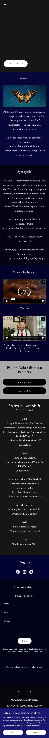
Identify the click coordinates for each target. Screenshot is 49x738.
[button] (6, 5)
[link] (18, 572)
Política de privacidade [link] (13, 651)
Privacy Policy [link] (24, 691)
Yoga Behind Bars (24, 391)
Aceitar (36, 732)
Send (24, 641)
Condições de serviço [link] (29, 651)
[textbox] (24, 603)
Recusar (13, 732)
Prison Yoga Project (24, 382)
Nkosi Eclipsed (16, 63)
